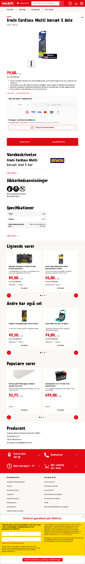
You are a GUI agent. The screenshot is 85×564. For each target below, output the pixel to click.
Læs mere (10, 93)
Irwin (9, 17)
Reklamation (11, 503)
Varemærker (11, 507)
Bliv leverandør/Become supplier (56, 507)
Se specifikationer (23, 93)
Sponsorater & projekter (53, 494)
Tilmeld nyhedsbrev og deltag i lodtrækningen (42, 560)
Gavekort (10, 494)
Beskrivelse (25, 142)
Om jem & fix (49, 490)
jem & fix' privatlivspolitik (64, 534)
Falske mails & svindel (15, 511)
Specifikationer (58, 142)
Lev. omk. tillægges (13, 76)
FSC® (46, 503)
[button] (40, 295)
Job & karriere (49, 482)
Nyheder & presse (51, 486)
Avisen (9, 486)
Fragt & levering (13, 498)
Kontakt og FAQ (13, 490)
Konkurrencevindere (52, 498)
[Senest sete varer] (82, 17)
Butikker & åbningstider (16, 482)
